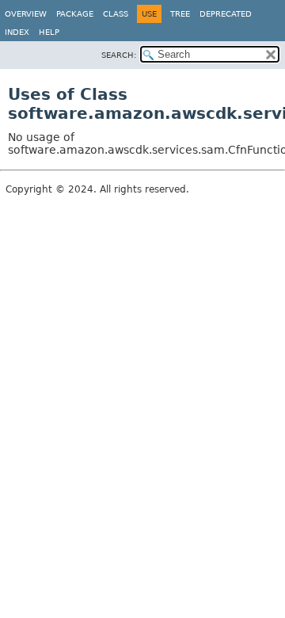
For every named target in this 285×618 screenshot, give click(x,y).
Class (115, 14)
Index (17, 32)
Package (74, 14)
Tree (180, 14)
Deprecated (226, 14)
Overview (26, 14)
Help (49, 32)
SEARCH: (118, 55)
